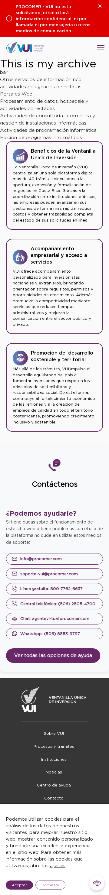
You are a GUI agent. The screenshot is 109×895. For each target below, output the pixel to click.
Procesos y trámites (54, 746)
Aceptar (19, 885)
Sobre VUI (54, 733)
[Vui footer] (54, 699)
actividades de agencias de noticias (40, 86)
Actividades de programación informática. (48, 130)
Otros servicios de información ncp (40, 79)
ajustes (57, 865)
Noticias (54, 772)
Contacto (54, 798)
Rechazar (50, 885)
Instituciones (54, 759)
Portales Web (16, 94)
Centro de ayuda (54, 785)
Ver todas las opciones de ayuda (53, 655)
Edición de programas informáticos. (41, 137)
